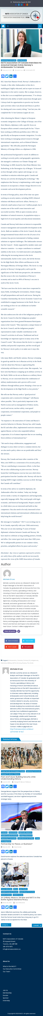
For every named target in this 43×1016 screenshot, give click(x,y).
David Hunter (13, 832)
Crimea (25, 660)
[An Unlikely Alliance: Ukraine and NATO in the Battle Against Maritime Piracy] (21, 874)
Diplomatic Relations (25, 832)
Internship (6, 1001)
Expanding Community (9, 60)
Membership (7, 993)
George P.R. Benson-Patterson (11, 774)
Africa (15, 889)
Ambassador (12, 660)
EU (29, 660)
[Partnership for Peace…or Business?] (21, 816)
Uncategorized (6, 841)
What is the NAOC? (9, 966)
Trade (37, 838)
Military (9, 663)
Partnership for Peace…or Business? (16, 844)
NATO (14, 663)
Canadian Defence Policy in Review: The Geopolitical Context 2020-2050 (37, 925)
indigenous (34, 660)
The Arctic (30, 663)
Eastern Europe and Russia (10, 835)
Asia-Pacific (23, 889)
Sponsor (5, 998)
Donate (5, 995)
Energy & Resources (26, 835)
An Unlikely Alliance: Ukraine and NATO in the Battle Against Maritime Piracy (20, 898)
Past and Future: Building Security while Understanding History (18, 778)
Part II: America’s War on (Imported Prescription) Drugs (7, 925)
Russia (24, 663)
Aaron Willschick (7, 889)
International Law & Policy (26, 838)
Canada (20, 660)
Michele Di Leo (22, 60)
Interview (4, 663)
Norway (19, 663)
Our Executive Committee (12, 969)
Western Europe (18, 895)
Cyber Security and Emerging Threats (13, 771)
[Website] (18, 631)
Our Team (6, 972)
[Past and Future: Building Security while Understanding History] (21, 756)
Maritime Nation (6, 895)
